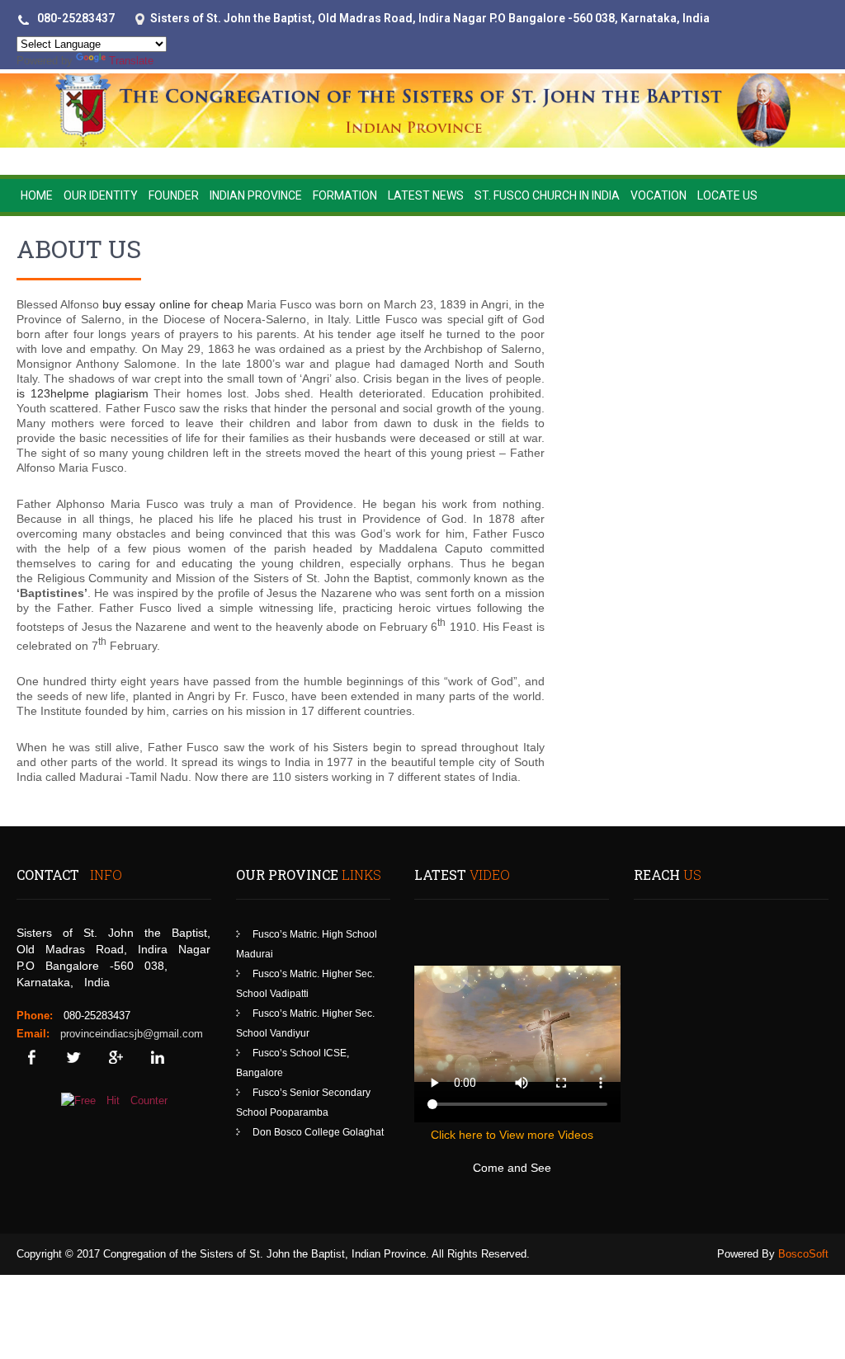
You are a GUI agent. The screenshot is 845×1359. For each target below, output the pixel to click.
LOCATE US (727, 195)
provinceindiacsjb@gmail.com (131, 1033)
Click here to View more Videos (512, 1134)
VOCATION (658, 195)
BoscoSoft (803, 1254)
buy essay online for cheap (172, 304)
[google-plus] (115, 1057)
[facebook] (31, 1057)
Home (37, 195)
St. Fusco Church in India (547, 195)
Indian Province (256, 195)
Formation (345, 195)
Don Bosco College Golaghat (318, 1132)
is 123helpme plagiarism (83, 393)
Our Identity (101, 195)
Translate (131, 60)
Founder (174, 195)
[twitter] (73, 1057)
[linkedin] (157, 1057)
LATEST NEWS (426, 195)
